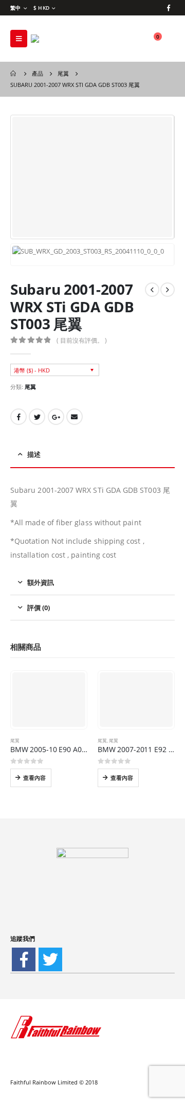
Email (74, 416)
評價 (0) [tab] (38, 607)
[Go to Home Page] (13, 73)
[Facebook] (168, 8)
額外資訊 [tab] (40, 582)
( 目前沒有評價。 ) (82, 340)
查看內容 (34, 777)
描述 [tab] (34, 454)
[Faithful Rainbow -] (59, 38)
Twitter (37, 416)
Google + (56, 416)
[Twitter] (50, 959)
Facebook (18, 416)
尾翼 (30, 386)
